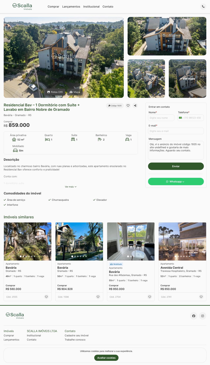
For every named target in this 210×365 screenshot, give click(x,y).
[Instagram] (202, 316)
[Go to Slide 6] (34, 256)
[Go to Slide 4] (29, 256)
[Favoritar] (128, 105)
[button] (27, 241)
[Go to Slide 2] (23, 256)
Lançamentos (71, 6)
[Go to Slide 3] (26, 256)
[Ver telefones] (203, 7)
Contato (108, 6)
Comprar (53, 6)
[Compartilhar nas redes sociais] (135, 105)
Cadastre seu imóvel (77, 335)
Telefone (183, 112)
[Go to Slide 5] (31, 256)
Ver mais (69, 186)
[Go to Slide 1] (21, 256)
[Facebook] (193, 316)
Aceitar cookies (106, 357)
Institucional (91, 6)
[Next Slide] (48, 241)
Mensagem (155, 138)
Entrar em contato (159, 106)
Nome (153, 112)
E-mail (153, 125)
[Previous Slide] (7, 241)
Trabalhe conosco (75, 339)
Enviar (176, 166)
